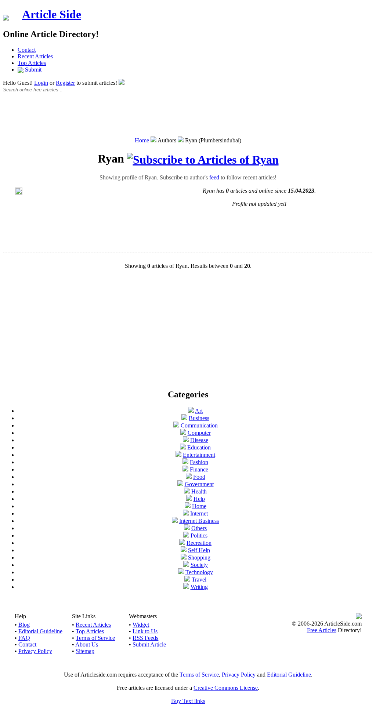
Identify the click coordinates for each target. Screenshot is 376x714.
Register (65, 83)
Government (199, 484)
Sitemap (85, 651)
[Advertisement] (188, 118)
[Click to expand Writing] (186, 587)
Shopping (199, 557)
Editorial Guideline (40, 631)
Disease (199, 440)
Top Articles (32, 63)
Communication (199, 425)
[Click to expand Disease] (186, 440)
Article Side (51, 14)
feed (214, 177)
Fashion (199, 462)
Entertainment (199, 455)
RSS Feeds (145, 638)
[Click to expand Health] (187, 491)
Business (199, 418)
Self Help (199, 550)
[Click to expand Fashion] (185, 462)
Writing (199, 587)
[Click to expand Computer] (183, 433)
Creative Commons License (226, 688)
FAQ (24, 638)
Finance (199, 469)
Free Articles (321, 630)
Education (199, 447)
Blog (24, 625)
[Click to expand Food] (189, 477)
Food (199, 477)
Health (199, 491)
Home (142, 140)
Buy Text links (188, 701)
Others (199, 528)
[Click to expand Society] (186, 565)
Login (41, 83)
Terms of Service (95, 638)
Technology (199, 572)
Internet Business (199, 521)
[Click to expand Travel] (187, 579)
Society (199, 565)
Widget (141, 625)
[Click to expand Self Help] (184, 550)
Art (199, 411)
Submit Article (149, 644)
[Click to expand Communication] (176, 425)
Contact (27, 50)
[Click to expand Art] (191, 411)
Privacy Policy (35, 651)
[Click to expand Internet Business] (175, 521)
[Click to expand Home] (188, 506)
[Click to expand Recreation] (182, 543)
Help (199, 499)
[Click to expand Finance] (185, 469)
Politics (199, 535)
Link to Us (145, 631)
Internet (199, 513)
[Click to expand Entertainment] (178, 455)
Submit (32, 69)
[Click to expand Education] (183, 447)
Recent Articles (35, 56)
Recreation (199, 543)
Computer (199, 433)
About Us (86, 644)
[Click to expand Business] (184, 418)
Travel (199, 579)
